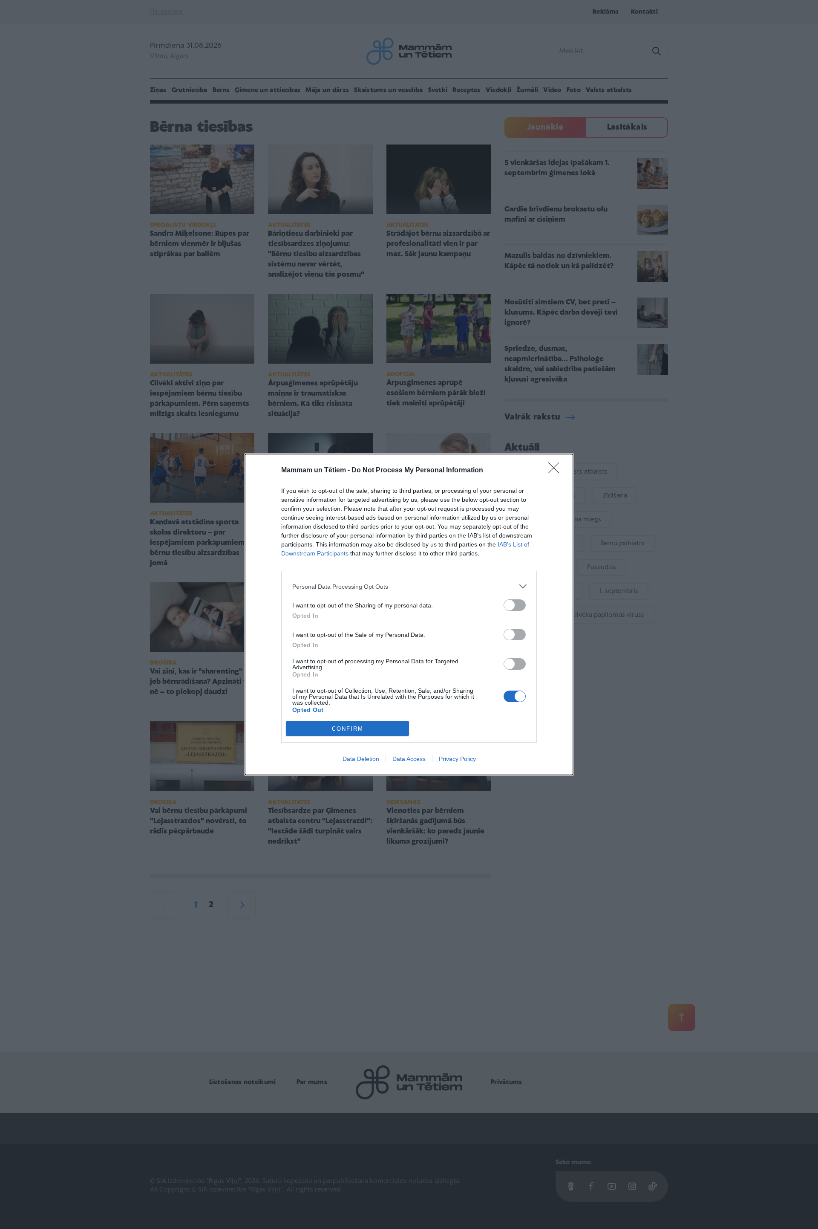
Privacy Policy (457, 758)
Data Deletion (361, 758)
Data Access (409, 758)
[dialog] (409, 614)
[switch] (515, 605)
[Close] (556, 471)
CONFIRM (347, 729)
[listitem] (409, 586)
